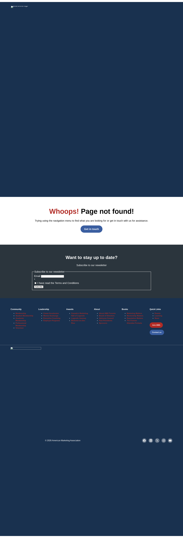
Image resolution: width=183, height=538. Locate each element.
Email (37, 276)
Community (16, 309)
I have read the (58, 283)
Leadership (43, 309)
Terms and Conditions (67, 283)
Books (125, 309)
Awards (69, 309)
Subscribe (38, 287)
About (97, 309)
